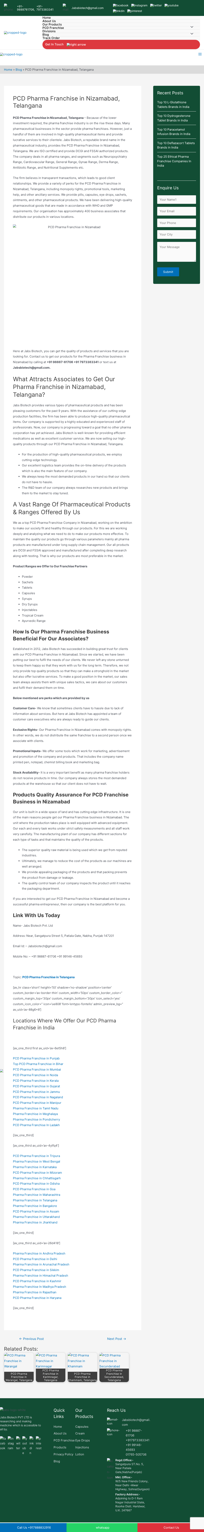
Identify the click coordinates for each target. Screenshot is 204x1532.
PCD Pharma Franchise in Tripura (36, 1156)
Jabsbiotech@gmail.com (88, 8)
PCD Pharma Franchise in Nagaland (38, 1097)
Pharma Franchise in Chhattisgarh (37, 1178)
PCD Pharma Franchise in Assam (36, 1211)
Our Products (52, 24)
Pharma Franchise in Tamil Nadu (35, 1108)
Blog (45, 34)
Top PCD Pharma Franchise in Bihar (38, 1064)
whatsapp (102, 1527)
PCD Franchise (53, 28)
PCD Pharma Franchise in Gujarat (36, 1086)
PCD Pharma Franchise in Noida (35, 1075)
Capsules (81, 1426)
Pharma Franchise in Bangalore (35, 1206)
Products (60, 1447)
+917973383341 (137, 1440)
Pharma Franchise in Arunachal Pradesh (41, 1264)
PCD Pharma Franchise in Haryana (37, 1298)
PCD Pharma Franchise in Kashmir (37, 1281)
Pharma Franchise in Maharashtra (36, 1195)
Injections (82, 1447)
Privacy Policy (63, 1454)
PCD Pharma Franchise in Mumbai (37, 1069)
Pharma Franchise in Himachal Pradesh (40, 1275)
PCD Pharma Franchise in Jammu (36, 1092)
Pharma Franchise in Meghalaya (35, 1114)
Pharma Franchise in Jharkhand (35, 1222)
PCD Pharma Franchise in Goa (34, 1189)
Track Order (51, 38)
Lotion (79, 1454)
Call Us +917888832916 (34, 1527)
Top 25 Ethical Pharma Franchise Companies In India (174, 161)
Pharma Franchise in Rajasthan (34, 1292)
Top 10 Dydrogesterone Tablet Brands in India (173, 118)
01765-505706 (136, 1454)
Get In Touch (54, 44)
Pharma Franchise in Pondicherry (36, 1119)
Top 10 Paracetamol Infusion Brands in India (174, 132)
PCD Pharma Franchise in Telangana (48, 977)
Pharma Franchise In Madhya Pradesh (39, 1287)
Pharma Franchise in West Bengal (36, 1161)
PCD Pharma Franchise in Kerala (36, 1081)
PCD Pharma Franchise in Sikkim (36, 1270)
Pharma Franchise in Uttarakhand (36, 1217)
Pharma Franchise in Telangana (35, 1200)
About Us (49, 21)
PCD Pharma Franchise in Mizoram (37, 1172)
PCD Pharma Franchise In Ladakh (36, 1125)
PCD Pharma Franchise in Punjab (36, 1058)
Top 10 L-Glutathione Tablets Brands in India (173, 104)
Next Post (116, 1338)
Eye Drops (82, 1440)
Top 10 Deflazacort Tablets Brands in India (176, 145)
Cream (80, 1433)
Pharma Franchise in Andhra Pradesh (39, 1253)
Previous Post (31, 1338)
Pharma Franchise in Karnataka (35, 1167)
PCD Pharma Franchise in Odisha (36, 1183)
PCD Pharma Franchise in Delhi (35, 1259)
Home (46, 18)
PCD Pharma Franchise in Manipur (37, 1103)
